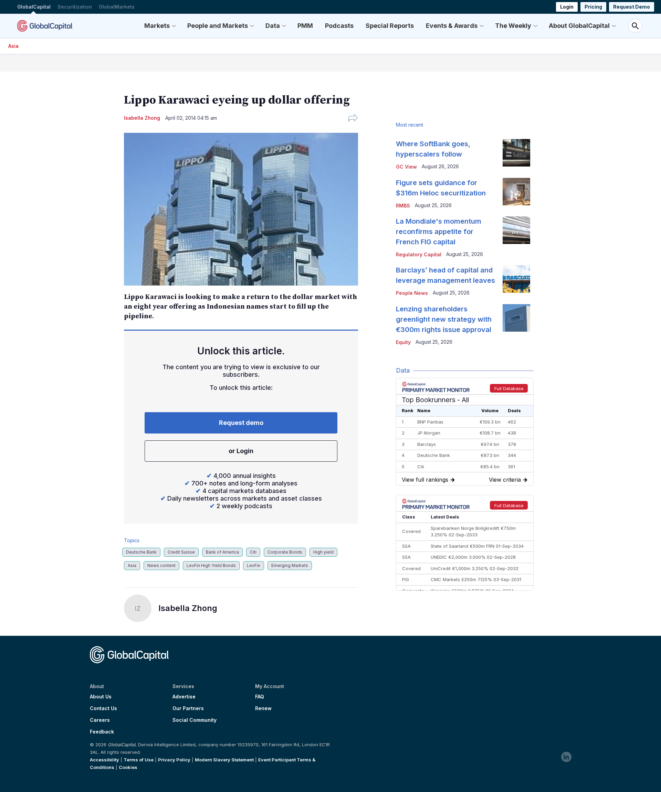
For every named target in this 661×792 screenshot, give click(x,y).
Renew (263, 708)
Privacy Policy (174, 759)
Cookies (128, 767)
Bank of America (222, 552)
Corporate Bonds (284, 552)
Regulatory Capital (418, 254)
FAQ (259, 696)
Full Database (509, 388)
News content (161, 565)
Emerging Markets (289, 565)
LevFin (253, 565)
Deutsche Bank (141, 552)
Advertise (184, 696)
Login (567, 7)
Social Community (194, 720)
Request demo (241, 422)
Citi (253, 552)
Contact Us (103, 708)
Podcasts (339, 25)
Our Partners (188, 708)
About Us (101, 696)
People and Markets (217, 25)
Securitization (74, 7)
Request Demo (631, 7)
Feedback (102, 731)
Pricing (593, 7)
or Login (241, 450)
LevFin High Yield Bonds (211, 565)
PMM (305, 25)
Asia (13, 46)
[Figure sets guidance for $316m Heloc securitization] (516, 191)
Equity (403, 342)
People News (412, 293)
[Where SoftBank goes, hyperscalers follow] (516, 153)
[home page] (44, 26)
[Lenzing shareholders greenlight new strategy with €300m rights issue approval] (516, 318)
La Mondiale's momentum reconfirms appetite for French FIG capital (438, 231)
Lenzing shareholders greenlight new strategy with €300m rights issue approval (444, 319)
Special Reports (390, 25)
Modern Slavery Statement (224, 759)
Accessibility (104, 759)
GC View (406, 167)
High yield (323, 552)
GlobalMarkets (117, 7)
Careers (100, 720)
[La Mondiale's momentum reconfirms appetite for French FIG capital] (516, 230)
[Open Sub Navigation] (174, 26)
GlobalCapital (34, 7)
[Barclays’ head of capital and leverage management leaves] (516, 279)
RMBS (403, 205)
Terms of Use (139, 759)
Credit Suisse (181, 552)
